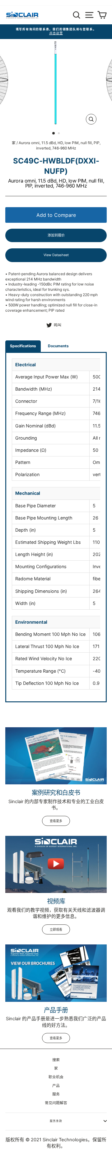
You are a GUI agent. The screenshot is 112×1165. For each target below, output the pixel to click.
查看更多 (56, 821)
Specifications (23, 346)
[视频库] (56, 864)
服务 (56, 1094)
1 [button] (53, 133)
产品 (56, 1085)
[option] (56, 31)
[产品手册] (56, 973)
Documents (58, 346)
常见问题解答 (56, 1102)
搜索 (56, 1059)
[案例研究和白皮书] (56, 755)
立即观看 (56, 929)
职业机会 (56, 1077)
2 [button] (59, 133)
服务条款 (56, 1121)
